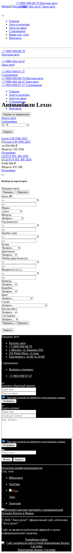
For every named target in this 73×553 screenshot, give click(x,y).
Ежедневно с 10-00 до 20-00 (27, 356)
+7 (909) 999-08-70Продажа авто (13, 53)
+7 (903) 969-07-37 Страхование (21, 85)
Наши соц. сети (19, 34)
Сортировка (9, 121)
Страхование (17, 31)
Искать (7, 459)
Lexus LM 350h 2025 (14, 138)
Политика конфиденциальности (21, 468)
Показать (8, 192)
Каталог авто (17, 343)
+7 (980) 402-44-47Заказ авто (13, 63)
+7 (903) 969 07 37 (20, 375)
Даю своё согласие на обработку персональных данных (36, 397)
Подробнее (8, 152)
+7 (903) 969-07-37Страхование (13, 73)
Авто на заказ (17, 27)
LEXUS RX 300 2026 (14, 156)
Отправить (9, 401)
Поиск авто (8, 44)
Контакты (15, 38)
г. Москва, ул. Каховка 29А (26, 349)
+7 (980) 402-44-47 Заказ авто (36, 6)
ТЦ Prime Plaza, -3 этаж (24, 353)
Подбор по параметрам (16, 114)
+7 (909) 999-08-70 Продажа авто (36, 3)
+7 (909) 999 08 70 (20, 346)
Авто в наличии (19, 24)
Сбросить (22, 192)
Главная (14, 21)
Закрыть (7, 131)
